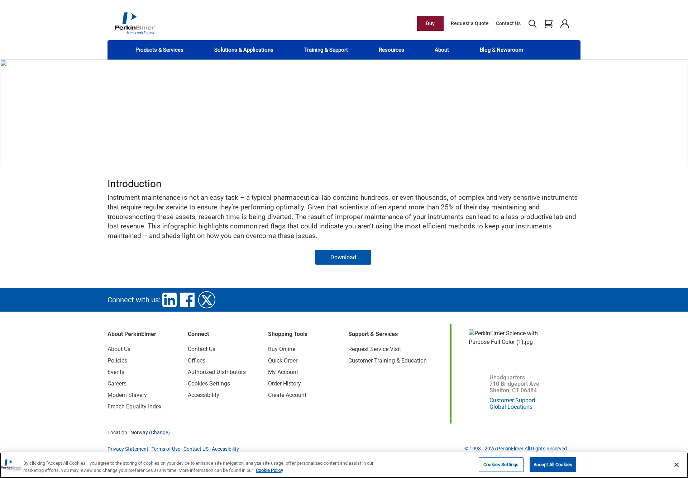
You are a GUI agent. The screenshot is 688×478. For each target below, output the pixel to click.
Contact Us (508, 23)
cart (548, 23)
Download (343, 257)
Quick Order (282, 360)
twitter (206, 299)
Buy (430, 23)
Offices (196, 360)
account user (564, 23)
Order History (284, 383)
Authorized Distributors (217, 372)
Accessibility (203, 395)
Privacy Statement (128, 449)
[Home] (135, 23)
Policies (117, 360)
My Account (283, 372)
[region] (344, 465)
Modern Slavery (127, 395)
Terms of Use (166, 449)
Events (116, 372)
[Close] (676, 465)
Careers (117, 383)
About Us (119, 349)
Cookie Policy (269, 470)
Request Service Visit (374, 349)
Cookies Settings (501, 464)
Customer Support (512, 400)
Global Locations (510, 406)
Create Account (287, 395)
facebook (187, 300)
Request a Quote (470, 23)
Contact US (196, 449)
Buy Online (281, 349)
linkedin (169, 300)
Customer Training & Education (387, 360)
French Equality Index (135, 406)
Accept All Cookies (553, 464)
